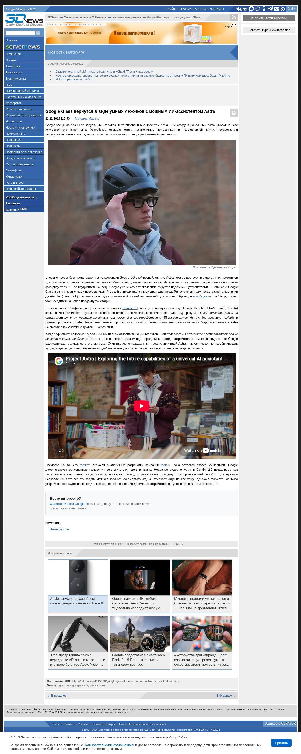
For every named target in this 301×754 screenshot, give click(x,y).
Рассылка (200, 9)
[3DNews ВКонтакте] (239, 9)
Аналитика (13, 66)
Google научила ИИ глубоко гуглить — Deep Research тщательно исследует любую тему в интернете (136, 603)
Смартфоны (14, 170)
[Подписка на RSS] (283, 9)
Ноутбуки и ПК (15, 133)
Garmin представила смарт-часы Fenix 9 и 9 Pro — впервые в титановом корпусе (139, 659)
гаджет (84, 465)
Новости (11, 40)
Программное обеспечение (24, 152)
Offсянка (11, 60)
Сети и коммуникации (20, 164)
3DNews (53, 17)
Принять (281, 743)
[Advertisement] (141, 95)
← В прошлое (57, 695)
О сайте (171, 9)
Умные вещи (14, 176)
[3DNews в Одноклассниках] (264, 9)
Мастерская (14, 103)
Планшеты (13, 146)
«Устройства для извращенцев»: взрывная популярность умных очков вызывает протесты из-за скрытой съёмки (200, 660)
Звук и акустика (16, 78)
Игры (9, 84)
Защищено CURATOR (280, 723)
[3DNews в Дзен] (258, 9)
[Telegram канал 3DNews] (270, 9)
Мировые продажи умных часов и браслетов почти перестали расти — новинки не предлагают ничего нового (202, 603)
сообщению (202, 296)
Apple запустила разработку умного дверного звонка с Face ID (77, 601)
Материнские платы (19, 109)
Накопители (14, 121)
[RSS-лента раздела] (234, 17)
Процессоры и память (20, 158)
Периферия (14, 140)
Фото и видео (15, 182)
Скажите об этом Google (67, 504)
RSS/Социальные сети (21, 197)
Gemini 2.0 (129, 308)
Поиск (123, 724)
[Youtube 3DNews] (245, 9)
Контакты (217, 9)
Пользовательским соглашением (109, 745)
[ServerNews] (24, 47)
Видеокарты (14, 72)
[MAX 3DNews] (251, 9)
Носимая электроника (20, 127)
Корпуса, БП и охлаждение (24, 97)
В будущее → (226, 695)
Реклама (185, 9)
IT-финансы (13, 54)
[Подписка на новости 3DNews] (277, 9)
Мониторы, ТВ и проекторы (24, 115)
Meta (164, 465)
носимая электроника (127, 17)
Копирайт (111, 724)
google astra (80, 685)
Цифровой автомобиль (21, 189)
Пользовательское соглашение (147, 724)
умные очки (97, 685)
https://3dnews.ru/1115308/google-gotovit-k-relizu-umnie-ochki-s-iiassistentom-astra (125, 681)
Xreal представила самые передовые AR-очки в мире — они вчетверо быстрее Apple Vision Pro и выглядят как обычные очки (77, 660)
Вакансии (16, 209)
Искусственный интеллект (23, 91)
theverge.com (59, 529)
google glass (62, 685)
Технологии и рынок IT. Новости (85, 17)
